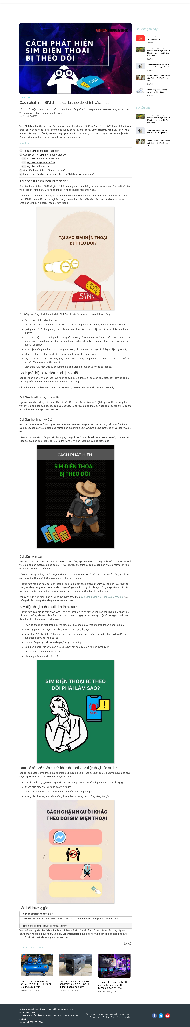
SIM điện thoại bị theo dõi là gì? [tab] (38, 914)
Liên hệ (127, 1015)
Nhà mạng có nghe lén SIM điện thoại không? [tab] (44, 926)
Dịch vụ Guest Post (112, 1015)
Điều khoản (125, 1011)
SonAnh (150, 43)
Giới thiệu (90, 1011)
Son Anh (22, 116)
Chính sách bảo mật (107, 1011)
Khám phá (24, 97)
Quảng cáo (95, 1015)
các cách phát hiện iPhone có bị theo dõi (102, 597)
